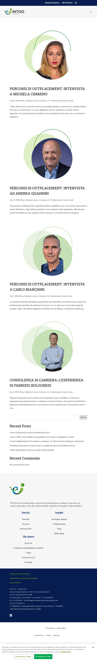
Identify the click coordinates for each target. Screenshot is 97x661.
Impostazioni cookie (23, 656)
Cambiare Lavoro (31, 101)
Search (83, 417)
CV (49, 101)
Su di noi (28, 543)
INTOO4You (67, 3)
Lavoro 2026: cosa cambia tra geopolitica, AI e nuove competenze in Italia (42, 437)
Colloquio (43, 101)
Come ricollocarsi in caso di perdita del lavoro (30, 432)
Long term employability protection (28, 548)
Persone (25, 524)
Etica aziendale (15, 583)
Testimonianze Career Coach (62, 101)
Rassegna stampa (59, 519)
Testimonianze (59, 524)
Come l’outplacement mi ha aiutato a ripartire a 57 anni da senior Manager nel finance (47, 441)
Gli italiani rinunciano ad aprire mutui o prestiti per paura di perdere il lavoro (42, 446)
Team (28, 553)
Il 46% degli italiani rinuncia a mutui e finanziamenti (32, 450)
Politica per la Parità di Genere (20, 574)
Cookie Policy (39, 635)
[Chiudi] (93, 647)
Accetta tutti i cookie (43, 656)
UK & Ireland (50, 628)
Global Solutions (52, 3)
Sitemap (56, 635)
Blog (22, 101)
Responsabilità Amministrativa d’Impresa (23, 578)
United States (61, 628)
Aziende (25, 519)
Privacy (48, 635)
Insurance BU (25, 529)
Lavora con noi (28, 557)
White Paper (59, 533)
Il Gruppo (28, 562)
